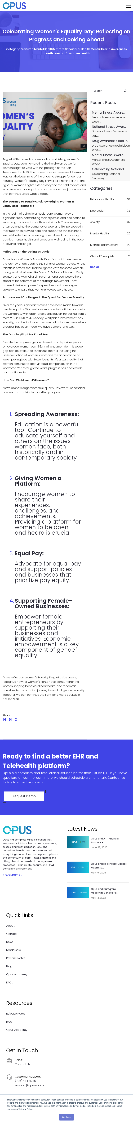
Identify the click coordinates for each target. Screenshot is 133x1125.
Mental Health (100, 49)
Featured (26, 49)
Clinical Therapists (110, 256)
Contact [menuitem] (12, 934)
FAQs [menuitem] (9, 982)
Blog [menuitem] (9, 966)
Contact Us (22, 1064)
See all (94, 267)
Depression (110, 211)
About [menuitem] (10, 926)
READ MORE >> (12, 875)
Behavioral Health (77, 49)
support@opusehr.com (30, 1085)
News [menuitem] (9, 942)
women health (79, 53)
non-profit (61, 53)
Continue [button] (66, 1117)
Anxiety (110, 222)
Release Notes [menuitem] (15, 958)
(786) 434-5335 (25, 1081)
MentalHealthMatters (49, 49)
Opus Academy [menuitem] (16, 974)
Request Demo (24, 796)
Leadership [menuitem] (13, 950)
